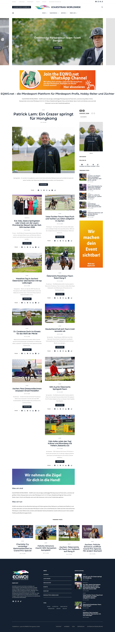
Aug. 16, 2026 (90, 181)
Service (63, 13)
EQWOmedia (53, 13)
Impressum (80, 626)
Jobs (49, 606)
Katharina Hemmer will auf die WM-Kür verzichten (95, 214)
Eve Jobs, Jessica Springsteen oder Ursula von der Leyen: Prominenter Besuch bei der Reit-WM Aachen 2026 (27, 224)
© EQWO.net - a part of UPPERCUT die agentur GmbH (26, 626)
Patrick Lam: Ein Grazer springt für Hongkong (43, 116)
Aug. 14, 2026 (90, 217)
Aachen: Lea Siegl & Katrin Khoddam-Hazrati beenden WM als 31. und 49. (94, 178)
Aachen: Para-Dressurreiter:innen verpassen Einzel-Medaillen (27, 389)
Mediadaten (30, 1)
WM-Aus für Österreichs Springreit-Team (59, 388)
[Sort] (83, 111)
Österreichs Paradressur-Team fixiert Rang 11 (60, 277)
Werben (14, 1)
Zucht (65, 608)
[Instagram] (98, 1)
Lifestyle (55, 606)
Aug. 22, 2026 (27, 230)
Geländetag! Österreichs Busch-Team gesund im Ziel (94, 205)
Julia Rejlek (87, 137)
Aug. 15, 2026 (90, 208)
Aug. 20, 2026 (27, 336)
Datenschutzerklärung (95, 626)
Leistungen (22, 1)
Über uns (73, 13)
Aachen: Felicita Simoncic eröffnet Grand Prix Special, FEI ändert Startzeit (92, 547)
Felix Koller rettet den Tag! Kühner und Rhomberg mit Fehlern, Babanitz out (60, 443)
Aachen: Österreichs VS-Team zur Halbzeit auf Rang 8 (69, 549)
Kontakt (44, 1)
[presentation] (4, 41)
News (44, 13)
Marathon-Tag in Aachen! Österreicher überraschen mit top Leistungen (27, 280)
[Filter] (80, 111)
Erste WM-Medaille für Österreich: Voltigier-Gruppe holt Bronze (95, 187)
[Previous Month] (92, 113)
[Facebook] (96, 1)
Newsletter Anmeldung (55, 1)
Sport (57, 34)
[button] (90, 153)
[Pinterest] (100, 1)
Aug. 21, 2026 (57, 43)
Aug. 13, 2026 (69, 554)
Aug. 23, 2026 (43, 122)
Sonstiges (27, 217)
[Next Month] (94, 113)
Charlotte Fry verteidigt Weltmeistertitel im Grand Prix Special (22, 547)
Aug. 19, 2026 (60, 448)
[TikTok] (102, 1)
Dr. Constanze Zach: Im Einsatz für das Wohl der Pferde (27, 332)
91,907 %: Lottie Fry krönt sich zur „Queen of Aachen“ (95, 196)
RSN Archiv (64, 606)
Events (38, 1)
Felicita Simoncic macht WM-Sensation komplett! (45, 548)
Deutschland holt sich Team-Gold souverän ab (57, 39)
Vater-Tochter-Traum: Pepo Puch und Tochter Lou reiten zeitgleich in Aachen (59, 218)
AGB (73, 626)
